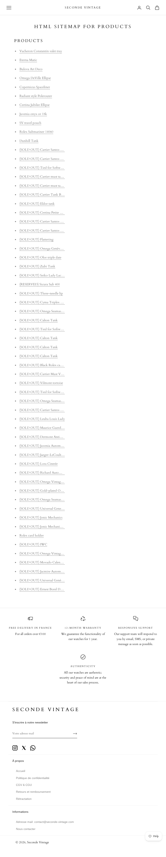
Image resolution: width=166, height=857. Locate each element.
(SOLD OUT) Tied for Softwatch (42, 167)
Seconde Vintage (38, 842)
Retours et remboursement (33, 791)
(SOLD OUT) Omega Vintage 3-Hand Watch (51, 553)
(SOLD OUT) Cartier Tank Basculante (46, 194)
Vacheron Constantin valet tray (40, 51)
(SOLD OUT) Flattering (36, 239)
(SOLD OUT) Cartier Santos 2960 (43, 150)
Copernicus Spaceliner (34, 87)
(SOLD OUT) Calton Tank (38, 320)
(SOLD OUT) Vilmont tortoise (41, 383)
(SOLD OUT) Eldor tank (37, 203)
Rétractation (24, 798)
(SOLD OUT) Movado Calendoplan (44, 562)
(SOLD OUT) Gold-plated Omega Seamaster (50, 490)
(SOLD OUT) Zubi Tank (37, 266)
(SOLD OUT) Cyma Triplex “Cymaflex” (47, 302)
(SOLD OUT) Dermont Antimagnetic (45, 437)
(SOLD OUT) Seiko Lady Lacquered (45, 275)
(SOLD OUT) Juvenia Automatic (42, 446)
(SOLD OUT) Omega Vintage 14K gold (47, 482)
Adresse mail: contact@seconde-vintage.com (45, 821)
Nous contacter (25, 829)
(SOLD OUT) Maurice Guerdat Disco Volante (51, 428)
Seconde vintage (46, 709)
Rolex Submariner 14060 (36, 132)
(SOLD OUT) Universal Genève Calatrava (48, 580)
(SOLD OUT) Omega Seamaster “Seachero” (49, 311)
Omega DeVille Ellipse (35, 78)
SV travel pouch (30, 123)
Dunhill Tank (28, 141)
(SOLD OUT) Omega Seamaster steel (45, 499)
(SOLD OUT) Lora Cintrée (38, 464)
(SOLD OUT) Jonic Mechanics (40, 517)
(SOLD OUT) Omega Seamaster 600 (44, 401)
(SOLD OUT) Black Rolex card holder (46, 365)
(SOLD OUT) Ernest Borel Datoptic (44, 589)
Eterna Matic (28, 60)
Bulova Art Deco (31, 69)
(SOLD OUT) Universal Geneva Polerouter (49, 508)
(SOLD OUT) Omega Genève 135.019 (46, 248)
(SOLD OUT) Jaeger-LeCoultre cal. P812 (48, 455)
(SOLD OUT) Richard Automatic (42, 472)
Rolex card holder (31, 535)
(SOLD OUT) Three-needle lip (41, 293)
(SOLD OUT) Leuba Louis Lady (42, 419)
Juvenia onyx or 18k (33, 114)
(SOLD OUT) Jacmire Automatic (42, 571)
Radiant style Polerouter (35, 96)
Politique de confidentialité (32, 778)
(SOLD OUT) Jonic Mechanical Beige (45, 526)
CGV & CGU (24, 784)
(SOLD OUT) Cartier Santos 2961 (43, 159)
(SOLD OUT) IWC (33, 544)
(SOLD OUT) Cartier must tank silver (45, 185)
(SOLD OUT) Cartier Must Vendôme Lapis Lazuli (54, 374)
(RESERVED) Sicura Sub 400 (39, 284)
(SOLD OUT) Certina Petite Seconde (45, 212)
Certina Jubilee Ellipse (34, 105)
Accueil (20, 771)
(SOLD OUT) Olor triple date (40, 257)
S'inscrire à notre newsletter (30, 722)
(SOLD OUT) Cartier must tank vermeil (47, 176)
